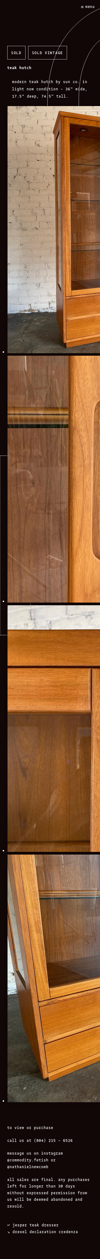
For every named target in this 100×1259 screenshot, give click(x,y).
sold (16, 52)
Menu (90, 6)
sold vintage (47, 52)
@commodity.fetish (28, 1159)
